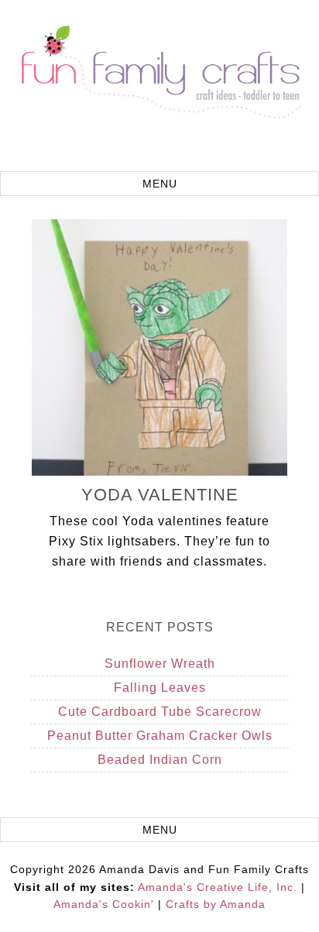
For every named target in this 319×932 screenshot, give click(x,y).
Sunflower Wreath (160, 663)
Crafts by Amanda (216, 904)
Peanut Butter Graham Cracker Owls (160, 735)
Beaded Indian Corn (160, 759)
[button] (159, 183)
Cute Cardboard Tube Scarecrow (160, 711)
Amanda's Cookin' (103, 904)
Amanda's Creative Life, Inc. (217, 887)
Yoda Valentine (159, 494)
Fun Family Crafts (159, 87)
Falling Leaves (160, 687)
